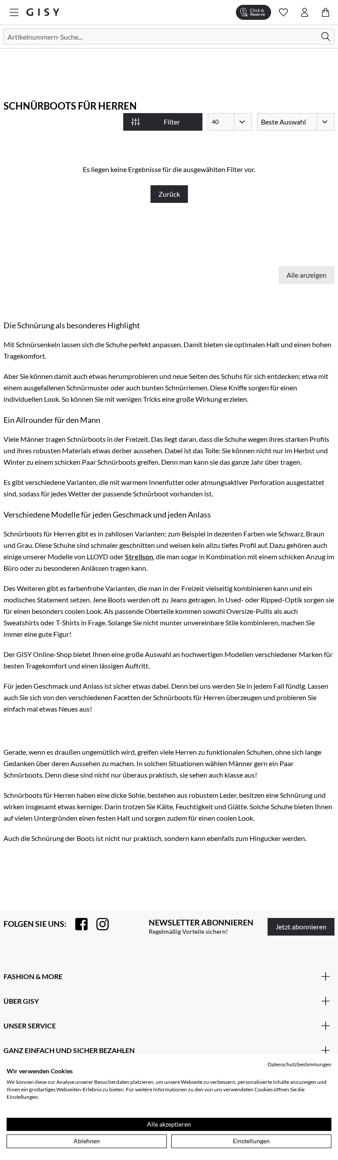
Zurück (169, 194)
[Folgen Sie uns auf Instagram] (98, 924)
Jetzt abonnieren (301, 926)
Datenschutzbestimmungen (299, 1064)
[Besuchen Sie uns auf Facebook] (77, 924)
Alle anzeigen (307, 275)
